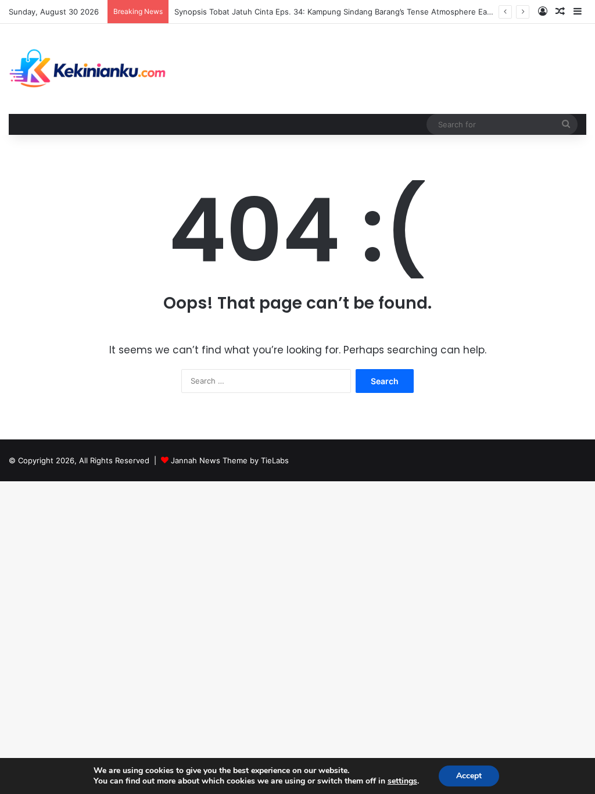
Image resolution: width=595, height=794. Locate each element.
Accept (469, 775)
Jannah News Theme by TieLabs (230, 460)
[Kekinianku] (88, 69)
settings (402, 781)
